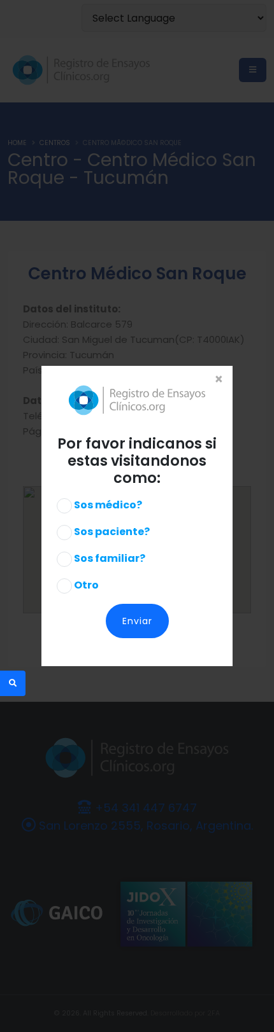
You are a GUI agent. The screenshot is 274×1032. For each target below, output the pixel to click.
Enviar (137, 621)
